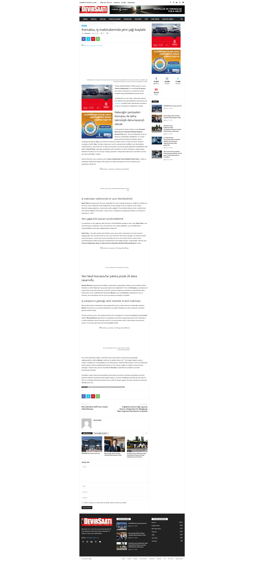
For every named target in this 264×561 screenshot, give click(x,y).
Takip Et (167, 77)
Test (146, 19)
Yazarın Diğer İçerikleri (100, 433)
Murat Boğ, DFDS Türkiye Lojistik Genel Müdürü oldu (112, 454)
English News (167, 19)
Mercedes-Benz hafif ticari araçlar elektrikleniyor (95, 408)
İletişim (123, 2)
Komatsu (118, 103)
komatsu (98, 387)
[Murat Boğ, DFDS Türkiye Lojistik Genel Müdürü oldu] (114, 444)
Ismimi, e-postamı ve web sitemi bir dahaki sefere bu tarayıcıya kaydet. (105, 502)
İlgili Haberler (87, 433)
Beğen (156, 77)
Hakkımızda (131, 2)
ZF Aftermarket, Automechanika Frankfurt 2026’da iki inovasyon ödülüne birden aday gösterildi (172, 141)
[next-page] (147, 433)
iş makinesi (91, 387)
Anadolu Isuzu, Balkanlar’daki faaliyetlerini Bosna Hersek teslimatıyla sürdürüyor (136, 455)
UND (153, 535)
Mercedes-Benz (156, 528)
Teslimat (138, 19)
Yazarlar (117, 2)
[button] (181, 19)
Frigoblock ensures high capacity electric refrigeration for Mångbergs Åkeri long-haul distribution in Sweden (132, 409)
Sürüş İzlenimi (115, 19)
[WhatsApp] (98, 39)
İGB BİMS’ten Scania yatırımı (91, 453)
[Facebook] (170, 2)
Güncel (94, 19)
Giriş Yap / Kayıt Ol (106, 2)
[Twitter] (180, 2)
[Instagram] (173, 2)
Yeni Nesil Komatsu (119, 387)
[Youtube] (183, 2)
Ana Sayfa (84, 23)
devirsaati (87, 33)
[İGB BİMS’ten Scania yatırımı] (92, 444)
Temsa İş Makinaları (108, 387)
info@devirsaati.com (93, 537)
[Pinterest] (93, 39)
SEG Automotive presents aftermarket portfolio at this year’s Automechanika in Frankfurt (173, 154)
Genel (85, 19)
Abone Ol (156, 88)
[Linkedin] (177, 2)
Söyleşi (103, 19)
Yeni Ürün (155, 19)
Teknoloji (127, 19)
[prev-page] (144, 433)
